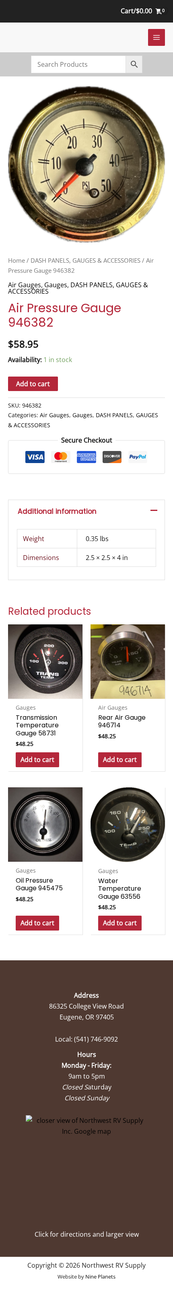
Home (16, 260)
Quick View (45, 691)
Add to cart (33, 383)
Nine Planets (100, 1276)
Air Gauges (24, 284)
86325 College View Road (86, 1006)
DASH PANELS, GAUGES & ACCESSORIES (85, 260)
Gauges (55, 284)
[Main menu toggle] (156, 37)
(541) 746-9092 (96, 1039)
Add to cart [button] (37, 759)
